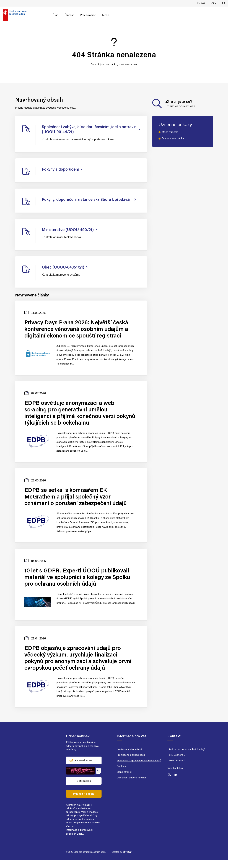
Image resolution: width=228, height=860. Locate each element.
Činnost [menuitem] (69, 15)
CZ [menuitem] (214, 4)
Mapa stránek (170, 131)
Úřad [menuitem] (55, 15)
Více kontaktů (175, 768)
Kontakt (201, 3)
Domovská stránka (173, 138)
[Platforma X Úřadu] (169, 774)
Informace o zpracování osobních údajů (139, 760)
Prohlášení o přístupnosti (131, 754)
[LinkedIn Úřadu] (175, 774)
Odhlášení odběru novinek (131, 777)
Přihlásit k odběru (84, 793)
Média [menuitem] (105, 15)
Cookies (121, 766)
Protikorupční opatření (129, 749)
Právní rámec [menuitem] (88, 15)
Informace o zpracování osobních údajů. (79, 831)
